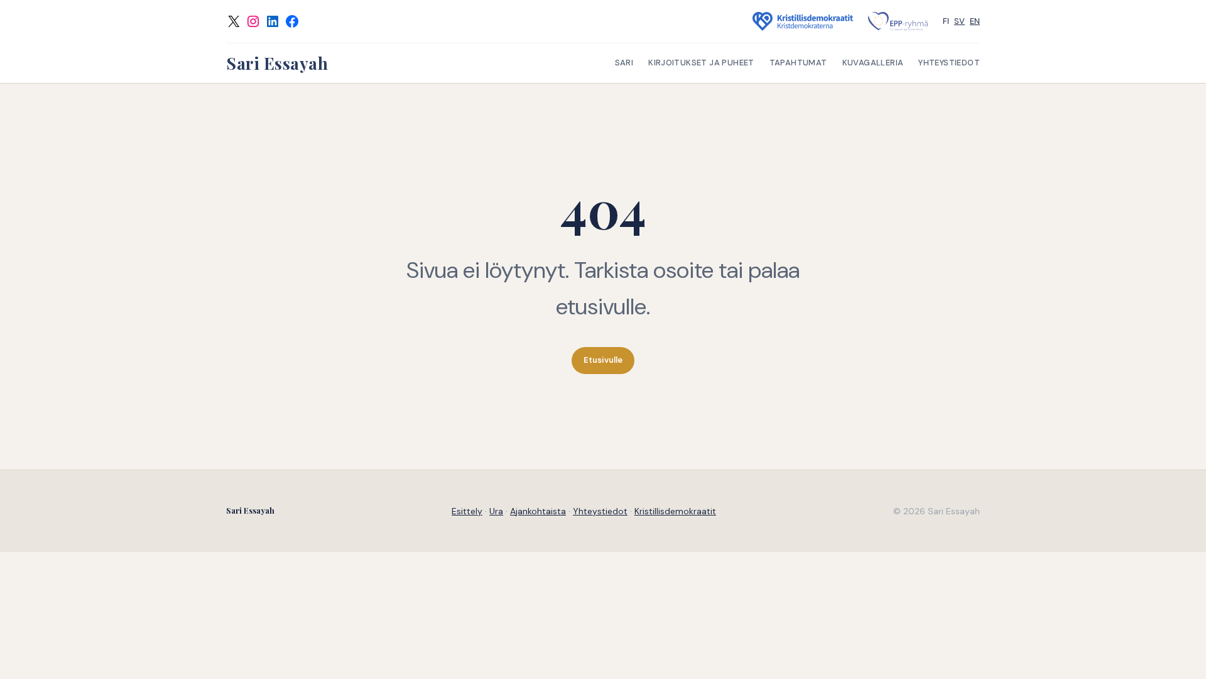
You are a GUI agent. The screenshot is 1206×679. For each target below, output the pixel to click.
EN (975, 21)
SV (959, 21)
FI (946, 21)
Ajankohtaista (538, 511)
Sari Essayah (277, 63)
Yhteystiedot (600, 511)
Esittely (467, 511)
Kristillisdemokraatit (675, 511)
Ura (496, 511)
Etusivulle (603, 360)
